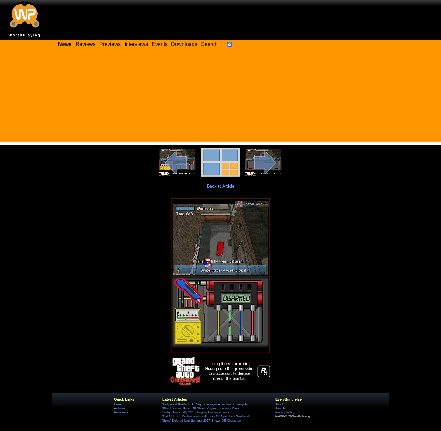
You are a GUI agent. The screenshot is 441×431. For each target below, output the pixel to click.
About (279, 404)
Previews (110, 44)
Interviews (136, 44)
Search (209, 44)
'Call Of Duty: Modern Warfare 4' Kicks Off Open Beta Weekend (205, 416)
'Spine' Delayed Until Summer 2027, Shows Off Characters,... (204, 420)
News (118, 404)
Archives (120, 408)
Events (160, 44)
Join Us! (281, 408)
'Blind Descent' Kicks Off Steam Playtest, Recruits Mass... (202, 408)
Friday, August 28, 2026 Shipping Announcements (195, 412)
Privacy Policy (284, 412)
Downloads (184, 44)
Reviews (86, 44)
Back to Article (220, 186)
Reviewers (121, 412)
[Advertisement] (220, 97)
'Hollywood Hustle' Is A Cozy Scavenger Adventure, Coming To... (206, 404)
